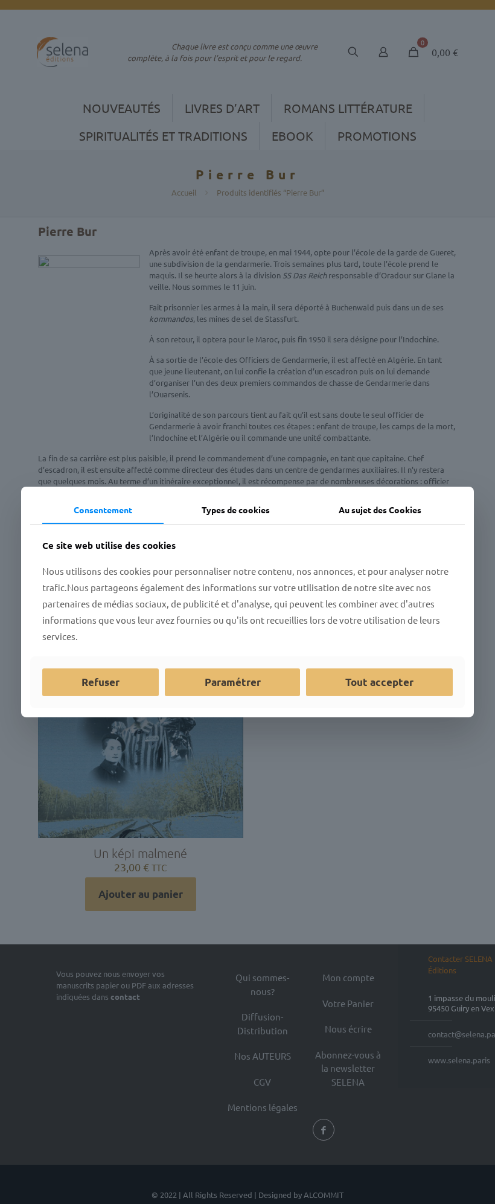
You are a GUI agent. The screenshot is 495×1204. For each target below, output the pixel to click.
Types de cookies (236, 509)
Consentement (103, 509)
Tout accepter (379, 682)
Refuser (100, 682)
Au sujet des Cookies (380, 509)
